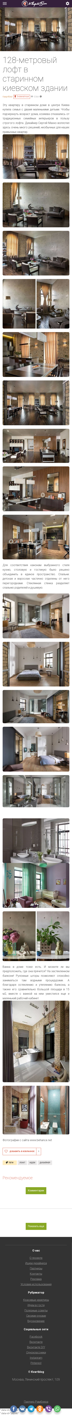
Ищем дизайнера (36, 1263)
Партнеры (36, 1268)
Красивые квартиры (36, 1300)
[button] (67, 3)
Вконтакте (36, 1342)
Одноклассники (36, 1352)
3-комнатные (23, 96)
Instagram (36, 1357)
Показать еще (36, 1226)
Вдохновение (36, 1321)
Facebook (36, 1336)
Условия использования (36, 1284)
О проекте (36, 1258)
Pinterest (36, 1363)
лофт (22, 1162)
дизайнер (44, 1162)
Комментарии (36, 1190)
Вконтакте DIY (36, 1347)
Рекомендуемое (18, 1177)
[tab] (36, 3)
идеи (32, 1162)
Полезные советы (36, 1310)
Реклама (36, 1279)
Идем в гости (36, 1305)
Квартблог (8, 96)
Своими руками (36, 1315)
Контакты (36, 1273)
